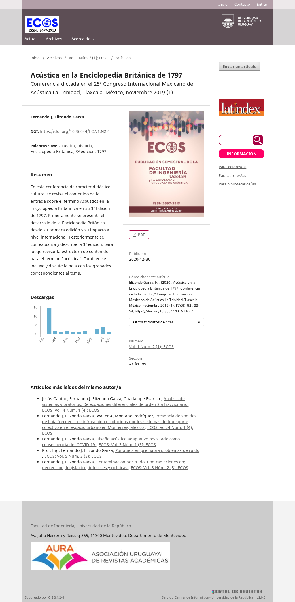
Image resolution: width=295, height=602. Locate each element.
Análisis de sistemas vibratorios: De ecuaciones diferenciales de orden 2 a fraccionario (115, 401)
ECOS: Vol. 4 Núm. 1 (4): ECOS (70, 410)
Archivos (54, 38)
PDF (141, 234)
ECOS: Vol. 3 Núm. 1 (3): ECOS (127, 444)
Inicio (223, 4)
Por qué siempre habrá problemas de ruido (157, 450)
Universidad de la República (104, 525)
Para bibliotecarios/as (237, 184)
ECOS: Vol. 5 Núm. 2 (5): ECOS (73, 456)
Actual (30, 38)
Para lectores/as (232, 166)
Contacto (242, 4)
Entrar (262, 4)
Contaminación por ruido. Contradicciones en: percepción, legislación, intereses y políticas (113, 464)
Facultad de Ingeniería (52, 525)
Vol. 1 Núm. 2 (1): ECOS (88, 57)
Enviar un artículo (239, 66)
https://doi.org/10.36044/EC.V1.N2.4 (75, 131)
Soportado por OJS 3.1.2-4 (44, 597)
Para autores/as (232, 175)
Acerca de (81, 38)
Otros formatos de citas (153, 322)
